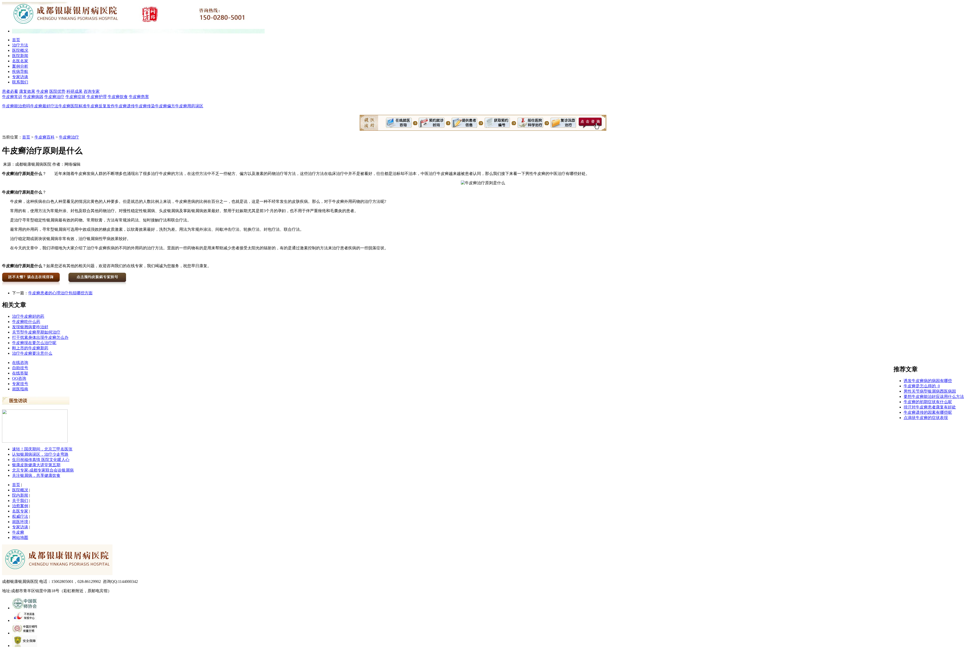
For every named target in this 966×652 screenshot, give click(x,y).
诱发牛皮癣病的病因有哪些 (928, 381)
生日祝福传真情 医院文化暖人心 (40, 459)
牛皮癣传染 (145, 106)
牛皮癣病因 (33, 97)
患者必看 (10, 91)
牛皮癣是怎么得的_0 (922, 386)
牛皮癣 (42, 91)
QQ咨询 (19, 378)
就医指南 (20, 389)
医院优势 (57, 91)
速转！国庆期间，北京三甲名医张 (42, 449)
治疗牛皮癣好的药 (28, 316)
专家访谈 (20, 77)
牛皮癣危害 (139, 97)
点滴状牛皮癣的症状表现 (926, 417)
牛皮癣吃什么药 (26, 321)
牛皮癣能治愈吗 (16, 106)
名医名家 (20, 61)
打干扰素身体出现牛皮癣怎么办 (40, 337)
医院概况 (20, 50)
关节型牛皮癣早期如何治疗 (36, 332)
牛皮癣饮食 (118, 97)
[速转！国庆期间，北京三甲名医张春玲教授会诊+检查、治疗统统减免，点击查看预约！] (35, 441)
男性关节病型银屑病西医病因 (930, 391)
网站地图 (20, 537)
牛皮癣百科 (44, 137)
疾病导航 (20, 71)
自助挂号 (20, 368)
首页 (16, 40)
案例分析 (20, 66)
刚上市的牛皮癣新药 (30, 348)
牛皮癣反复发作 (101, 106)
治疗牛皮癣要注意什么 (32, 353)
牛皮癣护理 (97, 97)
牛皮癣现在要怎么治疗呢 (34, 343)
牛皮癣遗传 (125, 106)
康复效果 (27, 91)
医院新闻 (20, 56)
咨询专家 (92, 91)
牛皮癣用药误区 (189, 106)
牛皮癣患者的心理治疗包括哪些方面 (60, 293)
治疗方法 (20, 45)
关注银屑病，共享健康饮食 (36, 475)
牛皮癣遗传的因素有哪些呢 (928, 412)
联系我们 (20, 82)
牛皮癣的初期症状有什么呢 (928, 402)
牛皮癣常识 (12, 97)
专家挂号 (20, 384)
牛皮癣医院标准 (72, 106)
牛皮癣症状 (75, 97)
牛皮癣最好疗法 (44, 106)
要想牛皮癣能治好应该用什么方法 (934, 396)
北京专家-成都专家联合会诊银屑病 (43, 470)
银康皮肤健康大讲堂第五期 (36, 465)
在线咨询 (20, 362)
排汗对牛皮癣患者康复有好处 (930, 407)
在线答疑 (20, 373)
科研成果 (74, 91)
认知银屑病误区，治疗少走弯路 (40, 454)
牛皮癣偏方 (165, 106)
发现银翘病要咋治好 (30, 327)
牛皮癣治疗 (54, 97)
